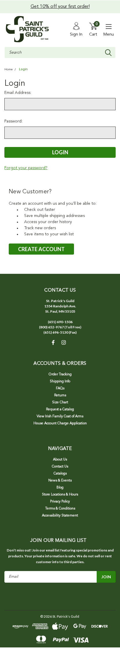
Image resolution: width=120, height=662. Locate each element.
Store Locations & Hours (60, 494)
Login (23, 69)
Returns (60, 395)
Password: (13, 121)
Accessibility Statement (60, 515)
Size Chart (60, 402)
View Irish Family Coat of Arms (60, 416)
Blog (60, 487)
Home (8, 69)
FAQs (60, 388)
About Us (60, 459)
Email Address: (17, 93)
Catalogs (60, 473)
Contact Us (60, 466)
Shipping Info (60, 381)
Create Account (41, 249)
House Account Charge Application (60, 423)
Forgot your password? (25, 168)
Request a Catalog (60, 409)
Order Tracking (60, 374)
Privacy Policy (60, 501)
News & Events (60, 480)
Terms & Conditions (60, 508)
